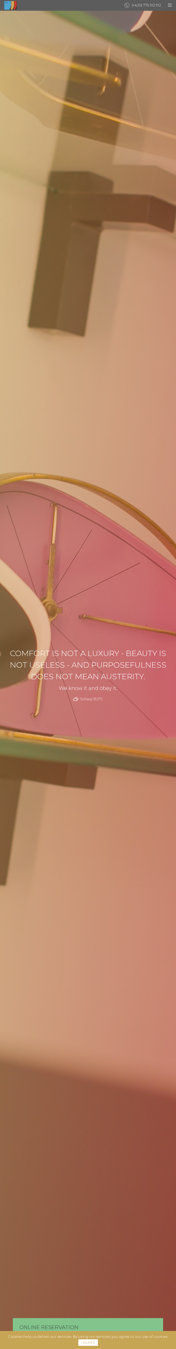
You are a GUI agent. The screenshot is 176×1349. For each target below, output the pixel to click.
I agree (88, 1343)
